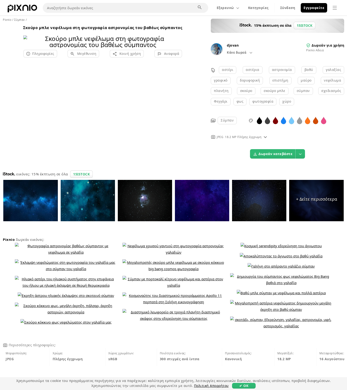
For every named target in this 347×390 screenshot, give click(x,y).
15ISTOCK (81, 174)
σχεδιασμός (331, 90)
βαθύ (309, 69)
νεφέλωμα (332, 80)
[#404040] (267, 120)
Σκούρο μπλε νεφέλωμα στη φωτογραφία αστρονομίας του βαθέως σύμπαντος (102, 27)
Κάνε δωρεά (237, 52)
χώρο (286, 101)
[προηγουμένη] (28, 35)
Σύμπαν (227, 120)
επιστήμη (280, 80)
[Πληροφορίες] (265, 137)
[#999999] (299, 120)
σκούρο (246, 90)
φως (240, 101)
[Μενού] (334, 8)
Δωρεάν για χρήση (328, 45)
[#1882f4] (283, 120)
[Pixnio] (22, 9)
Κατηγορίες (258, 7)
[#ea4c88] (324, 120)
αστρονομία (282, 69)
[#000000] (259, 120)
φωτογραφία (262, 101)
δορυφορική (250, 80)
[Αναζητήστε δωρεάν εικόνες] (200, 7)
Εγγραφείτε (314, 7)
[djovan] (216, 53)
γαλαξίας (333, 69)
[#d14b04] (316, 120)
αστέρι (227, 69)
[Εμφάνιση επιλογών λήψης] (300, 154)
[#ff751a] (308, 120)
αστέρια (252, 69)
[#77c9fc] (291, 120)
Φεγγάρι (221, 101)
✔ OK (243, 385)
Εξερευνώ (225, 7)
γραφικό (221, 80)
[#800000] (275, 120)
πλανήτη (221, 90)
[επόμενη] (176, 35)
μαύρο (306, 80)
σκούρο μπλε (274, 90)
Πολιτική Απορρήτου (211, 385)
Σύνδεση (287, 7)
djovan (233, 45)
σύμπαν (303, 90)
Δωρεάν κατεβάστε (275, 154)
